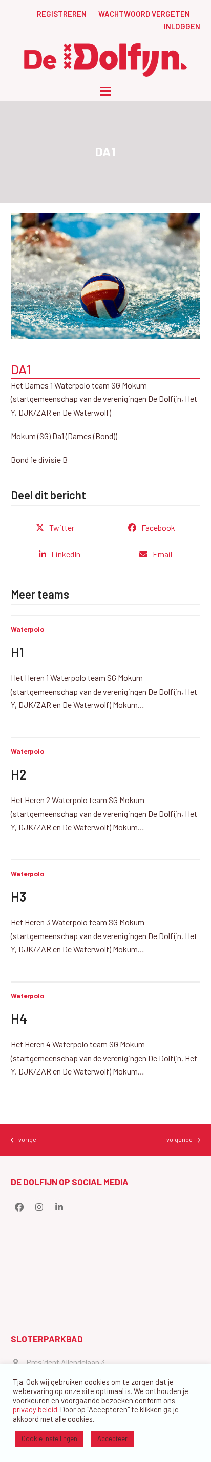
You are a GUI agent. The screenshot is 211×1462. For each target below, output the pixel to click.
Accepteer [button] (112, 1438)
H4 (19, 1018)
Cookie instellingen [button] (49, 1438)
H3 (18, 896)
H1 (17, 652)
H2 (19, 774)
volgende (179, 1140)
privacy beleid (35, 1409)
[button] (105, 91)
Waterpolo (27, 629)
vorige (24, 1140)
